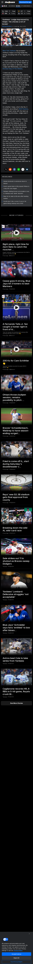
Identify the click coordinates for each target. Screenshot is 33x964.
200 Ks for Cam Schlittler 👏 (16, 362)
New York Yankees (9, 51)
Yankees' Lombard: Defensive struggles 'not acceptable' (16, 594)
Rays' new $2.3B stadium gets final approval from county (16, 497)
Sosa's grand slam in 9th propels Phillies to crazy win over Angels (16, 187)
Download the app (25, 2)
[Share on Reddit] (10, 169)
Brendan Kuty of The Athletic (13, 69)
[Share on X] (5, 169)
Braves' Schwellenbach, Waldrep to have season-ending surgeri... (16, 431)
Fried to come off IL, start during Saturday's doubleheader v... (16, 464)
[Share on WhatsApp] (18, 169)
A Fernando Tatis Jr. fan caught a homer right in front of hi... (15, 327)
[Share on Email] (22, 169)
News (18, 6)
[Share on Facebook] (14, 169)
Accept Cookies (16, 954)
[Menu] (2, 2)
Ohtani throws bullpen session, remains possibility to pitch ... (14, 397)
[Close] (29, 933)
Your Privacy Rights (16, 961)
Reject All (16, 958)
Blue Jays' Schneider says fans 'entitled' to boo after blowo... (16, 628)
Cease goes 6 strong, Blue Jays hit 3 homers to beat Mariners (16, 284)
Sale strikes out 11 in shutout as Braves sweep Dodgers (16, 561)
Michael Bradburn (7, 26)
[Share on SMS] (27, 169)
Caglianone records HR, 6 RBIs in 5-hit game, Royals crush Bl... (16, 691)
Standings (26, 6)
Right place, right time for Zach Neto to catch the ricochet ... (16, 247)
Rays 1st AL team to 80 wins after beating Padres (15, 197)
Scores (12, 6)
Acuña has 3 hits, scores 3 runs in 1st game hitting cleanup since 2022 (14, 202)
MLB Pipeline (23, 109)
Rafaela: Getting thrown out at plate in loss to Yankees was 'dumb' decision (16, 192)
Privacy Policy (18, 950)
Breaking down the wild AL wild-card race (15, 529)
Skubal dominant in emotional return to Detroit (15, 182)
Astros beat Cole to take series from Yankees (15, 659)
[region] (16, 948)
